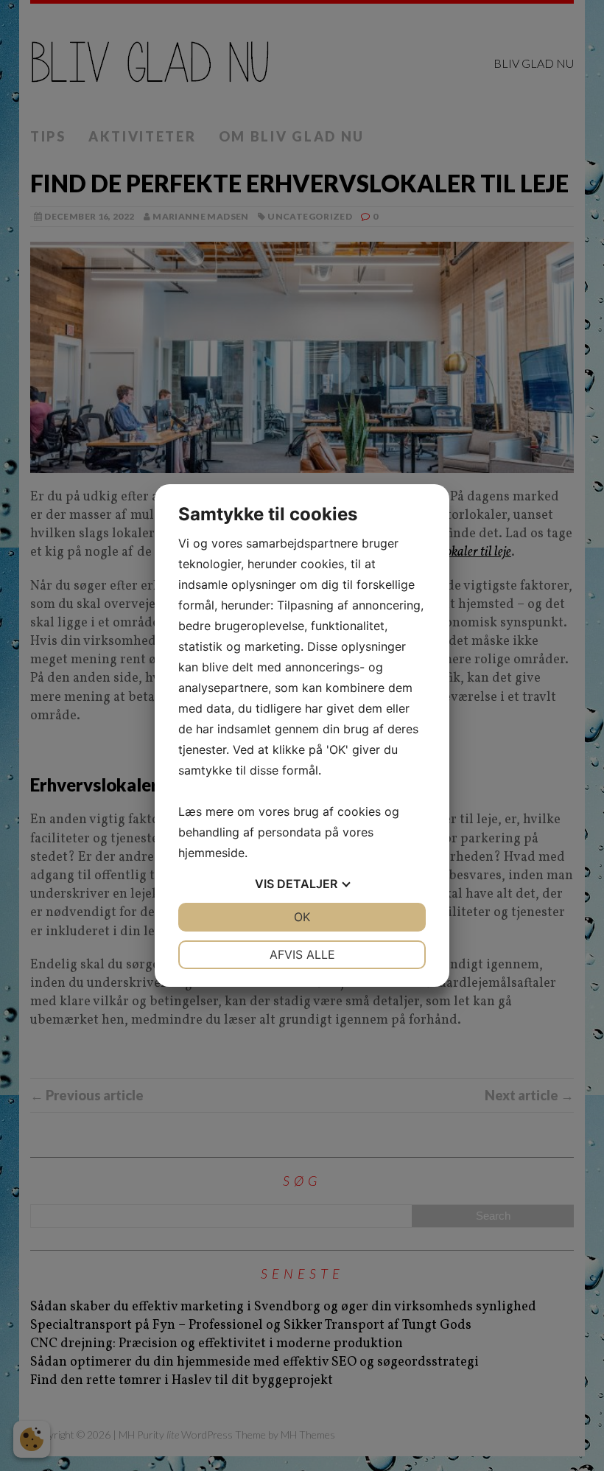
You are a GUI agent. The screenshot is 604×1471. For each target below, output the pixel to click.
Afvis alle (302, 954)
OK (302, 916)
